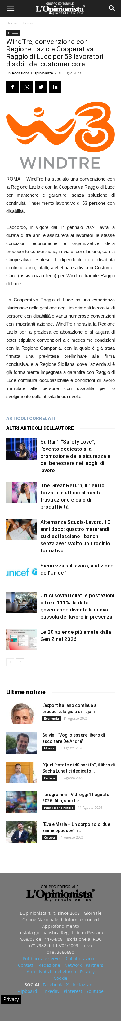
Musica (49, 748)
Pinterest (73, 991)
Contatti (26, 965)
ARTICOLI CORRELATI (30, 418)
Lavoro (28, 23)
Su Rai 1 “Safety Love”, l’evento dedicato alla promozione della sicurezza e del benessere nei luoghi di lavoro (75, 456)
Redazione (49, 965)
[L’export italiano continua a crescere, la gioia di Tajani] (21, 713)
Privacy (87, 972)
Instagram (83, 985)
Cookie (60, 978)
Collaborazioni (81, 959)
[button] (112, 8)
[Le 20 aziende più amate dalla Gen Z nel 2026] (21, 639)
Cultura (49, 778)
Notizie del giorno (57, 972)
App (31, 972)
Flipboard (27, 991)
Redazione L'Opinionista (32, 73)
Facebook (52, 985)
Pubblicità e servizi (42, 959)
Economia (51, 718)
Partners (94, 965)
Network (73, 965)
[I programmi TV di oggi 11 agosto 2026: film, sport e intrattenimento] (21, 802)
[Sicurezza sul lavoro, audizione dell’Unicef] (21, 573)
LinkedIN (50, 991)
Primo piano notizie (59, 807)
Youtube (95, 991)
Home (11, 23)
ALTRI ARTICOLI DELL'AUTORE (40, 428)
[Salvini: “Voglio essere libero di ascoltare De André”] (21, 743)
